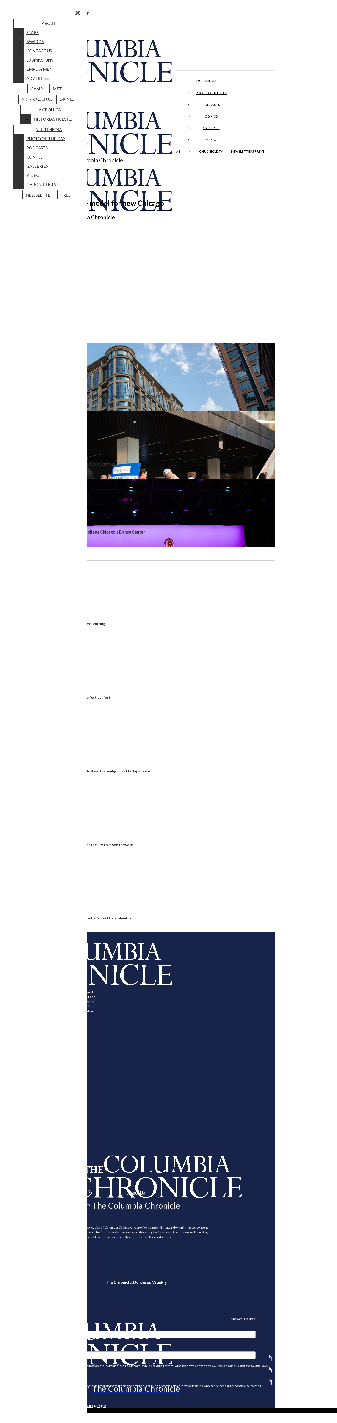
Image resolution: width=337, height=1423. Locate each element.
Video (211, 140)
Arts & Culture (37, 99)
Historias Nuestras (55, 118)
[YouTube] (270, 1382)
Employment (40, 69)
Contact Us (39, 50)
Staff (32, 32)
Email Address (18, 1327)
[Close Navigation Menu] (78, 13)
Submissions (39, 59)
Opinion (68, 99)
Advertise (37, 78)
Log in (101, 1406)
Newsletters (242, 151)
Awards (35, 41)
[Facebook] (270, 1346)
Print (260, 151)
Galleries (211, 128)
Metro (60, 88)
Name (12, 1348)
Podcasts (211, 105)
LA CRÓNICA (48, 109)
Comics (211, 116)
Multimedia (206, 81)
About (49, 23)
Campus (39, 88)
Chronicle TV (211, 151)
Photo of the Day (211, 93)
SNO (89, 1406)
